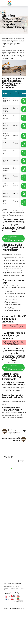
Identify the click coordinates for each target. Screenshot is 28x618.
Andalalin (6, 585)
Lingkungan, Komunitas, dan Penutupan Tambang (14, 588)
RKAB (5, 583)
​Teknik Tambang (7, 589)
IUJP (5, 581)
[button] (10, 93)
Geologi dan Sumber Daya (9, 586)
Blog (13, 589)
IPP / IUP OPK (10, 581)
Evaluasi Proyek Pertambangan (16, 585)
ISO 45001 (18, 586)
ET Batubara (17, 581)
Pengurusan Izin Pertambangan (14, 583)
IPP (5, 12)
